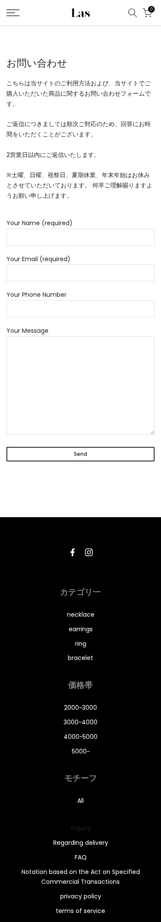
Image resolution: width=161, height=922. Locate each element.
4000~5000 (80, 736)
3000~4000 (80, 722)
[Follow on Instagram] (89, 552)
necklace (80, 614)
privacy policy (80, 896)
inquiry (81, 828)
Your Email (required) (38, 259)
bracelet (80, 658)
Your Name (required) (39, 223)
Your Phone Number (36, 294)
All (80, 800)
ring (80, 643)
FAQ (81, 857)
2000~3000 (80, 707)
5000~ (81, 751)
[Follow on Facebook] (72, 552)
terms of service (80, 911)
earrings (81, 629)
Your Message (27, 330)
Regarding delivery (80, 842)
